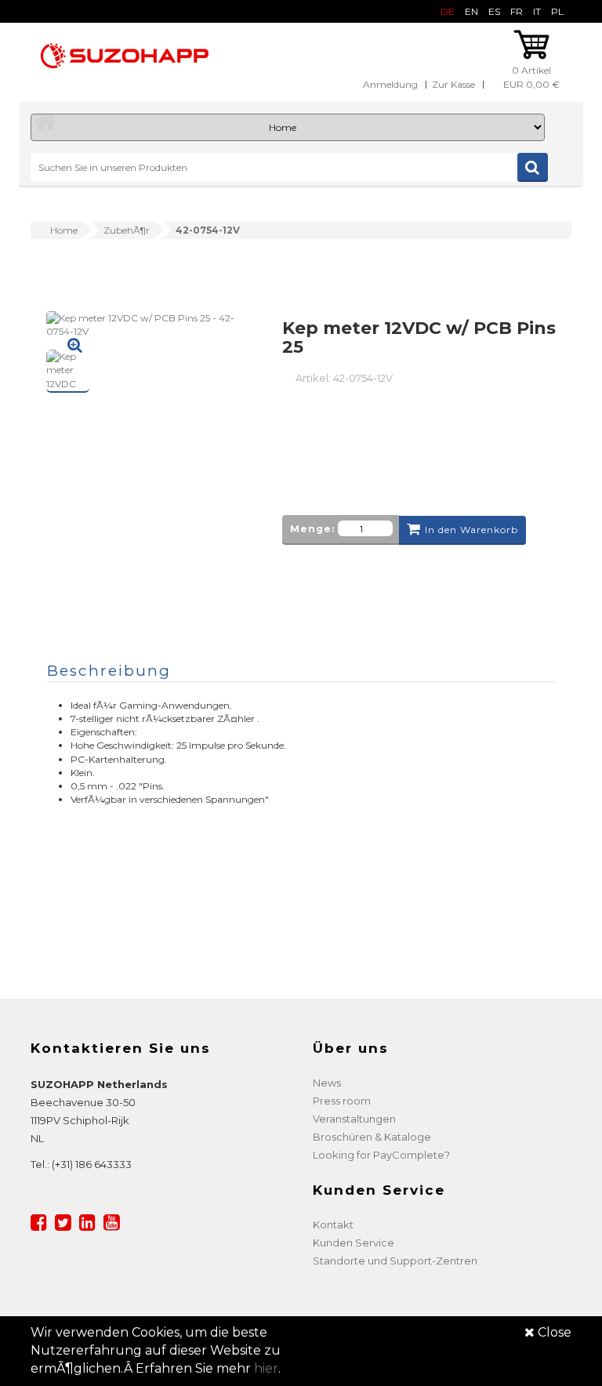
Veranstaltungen (354, 1118)
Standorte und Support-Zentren (395, 1260)
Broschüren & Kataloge (372, 1136)
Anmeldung (390, 84)
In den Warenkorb (471, 529)
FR (516, 11)
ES (494, 11)
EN (471, 11)
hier (266, 1368)
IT (537, 11)
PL (557, 11)
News (327, 1082)
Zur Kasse (453, 84)
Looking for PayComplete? (381, 1154)
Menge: (312, 529)
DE (448, 11)
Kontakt (333, 1224)
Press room (342, 1100)
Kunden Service (353, 1242)
